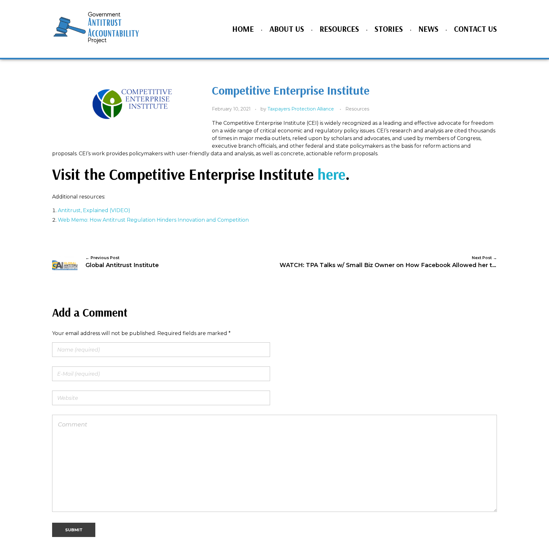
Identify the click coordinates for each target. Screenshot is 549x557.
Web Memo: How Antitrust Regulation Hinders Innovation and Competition (153, 220)
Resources (357, 109)
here (331, 174)
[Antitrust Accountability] (96, 28)
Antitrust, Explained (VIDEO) (94, 210)
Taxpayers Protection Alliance (301, 109)
